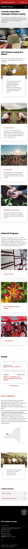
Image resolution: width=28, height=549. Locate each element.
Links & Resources (5, 525)
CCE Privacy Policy (5, 545)
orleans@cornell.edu (6, 535)
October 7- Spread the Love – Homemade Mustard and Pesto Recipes (12, 378)
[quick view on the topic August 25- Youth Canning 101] (14, 362)
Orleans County (7, 7)
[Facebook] (2, 540)
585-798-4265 (7, 533)
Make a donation (6, 493)
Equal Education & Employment (8, 546)
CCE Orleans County (9, 521)
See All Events (14, 385)
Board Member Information (9, 498)
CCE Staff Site (14, 545)
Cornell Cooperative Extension (8, 2)
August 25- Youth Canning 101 (12, 366)
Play (14, 72)
